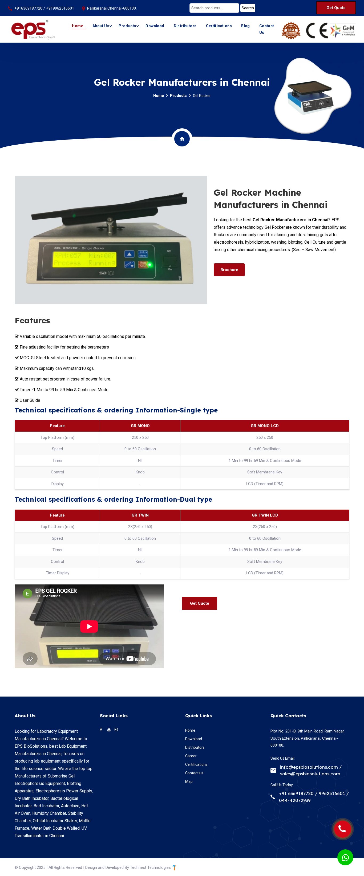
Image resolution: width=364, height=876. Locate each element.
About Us (100, 26)
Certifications (219, 26)
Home (77, 26)
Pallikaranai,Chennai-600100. (112, 8)
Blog (245, 26)
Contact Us (266, 29)
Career (191, 756)
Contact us (194, 773)
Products (127, 26)
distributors (185, 26)
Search (248, 8)
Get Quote (336, 7)
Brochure (229, 269)
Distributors (195, 747)
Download (154, 26)
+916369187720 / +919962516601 (44, 8)
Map (189, 781)
